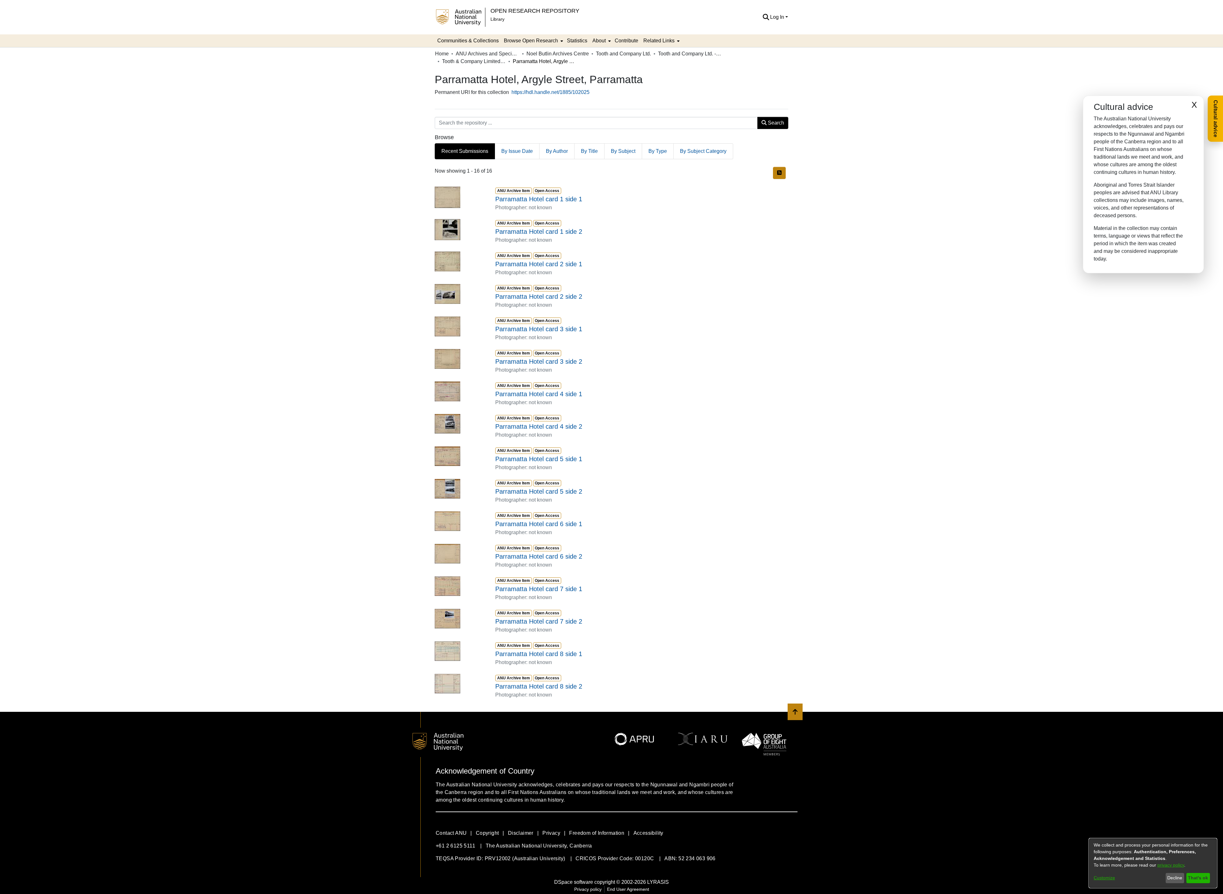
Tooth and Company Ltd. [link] (623, 53)
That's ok (1198, 877)
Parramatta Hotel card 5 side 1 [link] (538, 458)
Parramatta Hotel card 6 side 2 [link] (538, 556)
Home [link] (442, 53)
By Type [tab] (657, 151)
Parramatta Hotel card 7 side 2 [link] (538, 621)
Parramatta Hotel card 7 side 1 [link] (538, 588)
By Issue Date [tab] (517, 151)
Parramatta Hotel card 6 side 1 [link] (538, 523)
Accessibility (648, 833)
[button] (766, 17)
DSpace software (573, 882)
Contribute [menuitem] (626, 40)
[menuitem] (532, 40)
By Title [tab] (589, 151)
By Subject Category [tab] (703, 151)
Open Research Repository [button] (534, 10)
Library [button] (497, 19)
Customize (1104, 877)
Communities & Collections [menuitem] (468, 40)
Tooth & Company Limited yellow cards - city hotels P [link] (474, 61)
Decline (1174, 877)
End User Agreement (628, 889)
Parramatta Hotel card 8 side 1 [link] (538, 653)
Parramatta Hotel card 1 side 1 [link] (538, 199)
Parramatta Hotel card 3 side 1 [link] (538, 329)
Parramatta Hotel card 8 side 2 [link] (538, 686)
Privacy (551, 833)
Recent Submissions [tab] (464, 151)
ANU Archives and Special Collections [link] (487, 53)
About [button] (599, 40)
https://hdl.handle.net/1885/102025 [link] (550, 92)
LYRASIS (658, 882)
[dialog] (1153, 863)
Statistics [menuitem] (577, 40)
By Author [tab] (557, 151)
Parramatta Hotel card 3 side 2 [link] (538, 361)
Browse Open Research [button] (531, 40)
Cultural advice (1215, 118)
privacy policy (1170, 865)
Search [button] (775, 122)
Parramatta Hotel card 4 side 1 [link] (538, 393)
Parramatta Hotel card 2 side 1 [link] (538, 264)
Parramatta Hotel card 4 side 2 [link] (538, 426)
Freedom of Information (596, 833)
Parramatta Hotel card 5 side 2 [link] (538, 491)
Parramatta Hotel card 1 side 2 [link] (538, 231)
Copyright (487, 833)
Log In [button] (777, 17)
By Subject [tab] (623, 151)
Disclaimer (520, 833)
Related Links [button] (659, 40)
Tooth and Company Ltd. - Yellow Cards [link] (690, 53)
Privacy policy (588, 889)
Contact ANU (451, 833)
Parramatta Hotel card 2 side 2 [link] (538, 296)
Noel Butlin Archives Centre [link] (557, 53)
